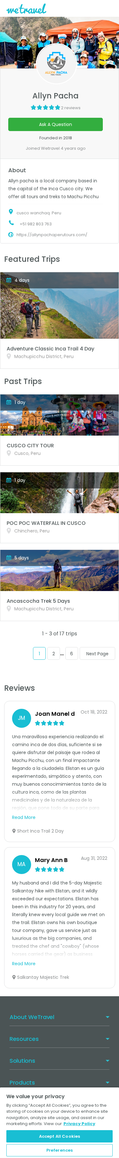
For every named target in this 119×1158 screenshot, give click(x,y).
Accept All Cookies (59, 1136)
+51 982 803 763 (36, 224)
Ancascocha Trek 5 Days (38, 601)
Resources (24, 1039)
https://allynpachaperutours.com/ (52, 235)
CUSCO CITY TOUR (30, 445)
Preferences (59, 1150)
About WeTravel (32, 1017)
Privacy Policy (79, 1124)
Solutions (22, 1061)
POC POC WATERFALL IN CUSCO (46, 523)
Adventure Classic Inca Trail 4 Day (50, 348)
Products (22, 1082)
